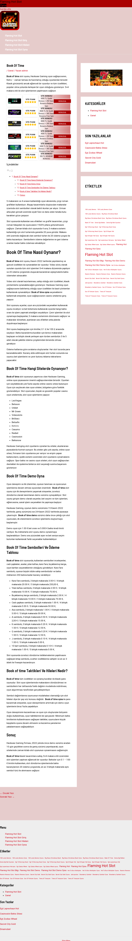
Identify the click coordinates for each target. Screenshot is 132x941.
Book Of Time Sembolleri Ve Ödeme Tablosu (37, 188)
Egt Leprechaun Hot (94, 143)
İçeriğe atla (5, 9)
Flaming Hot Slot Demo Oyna (97, 265)
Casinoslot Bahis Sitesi (96, 148)
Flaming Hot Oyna (92, 249)
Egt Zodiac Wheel (93, 152)
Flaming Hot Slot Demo (115, 261)
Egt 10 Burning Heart (91, 227)
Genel (11, 70)
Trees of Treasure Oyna (92, 296)
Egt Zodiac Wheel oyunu (107, 244)
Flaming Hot (121, 244)
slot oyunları (89, 283)
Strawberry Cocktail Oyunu (93, 287)
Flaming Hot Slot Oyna (16, 49)
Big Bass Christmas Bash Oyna (95, 218)
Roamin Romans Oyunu (118, 274)
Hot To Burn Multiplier (118, 265)
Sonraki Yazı (7, 796)
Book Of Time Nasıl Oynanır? (26, 176)
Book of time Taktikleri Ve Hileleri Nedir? (36, 191)
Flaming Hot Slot (13, 35)
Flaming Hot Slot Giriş (16, 40)
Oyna (3, 5)
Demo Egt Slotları (100, 222)
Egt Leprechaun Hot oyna (106, 240)
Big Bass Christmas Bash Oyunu (116, 218)
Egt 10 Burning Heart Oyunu (93, 231)
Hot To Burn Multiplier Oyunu (113, 270)
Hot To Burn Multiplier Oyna (93, 270)
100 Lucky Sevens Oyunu (93, 214)
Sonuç (22, 195)
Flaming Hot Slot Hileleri (17, 45)
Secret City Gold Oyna (102, 278)
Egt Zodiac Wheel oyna (92, 244)
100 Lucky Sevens (90, 209)
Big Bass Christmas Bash (110, 214)
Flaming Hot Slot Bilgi (94, 261)
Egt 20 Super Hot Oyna (92, 236)
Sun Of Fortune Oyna (119, 287)
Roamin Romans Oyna (103, 274)
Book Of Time (89, 222)
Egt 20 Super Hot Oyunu (107, 236)
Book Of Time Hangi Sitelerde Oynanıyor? (36, 180)
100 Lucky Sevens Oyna (104, 209)
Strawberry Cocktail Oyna (114, 283)
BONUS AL (62, 101)
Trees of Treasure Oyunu (109, 296)
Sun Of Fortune (107, 287)
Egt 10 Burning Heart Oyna (107, 227)
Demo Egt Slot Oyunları (113, 222)
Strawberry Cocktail (100, 283)
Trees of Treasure (105, 291)
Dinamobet (90, 162)
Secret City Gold (93, 157)
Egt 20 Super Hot (109, 231)
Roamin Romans (90, 274)
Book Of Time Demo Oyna (30, 184)
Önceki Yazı (7, 793)
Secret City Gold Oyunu (117, 278)
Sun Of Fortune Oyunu (92, 291)
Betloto (15, 426)
